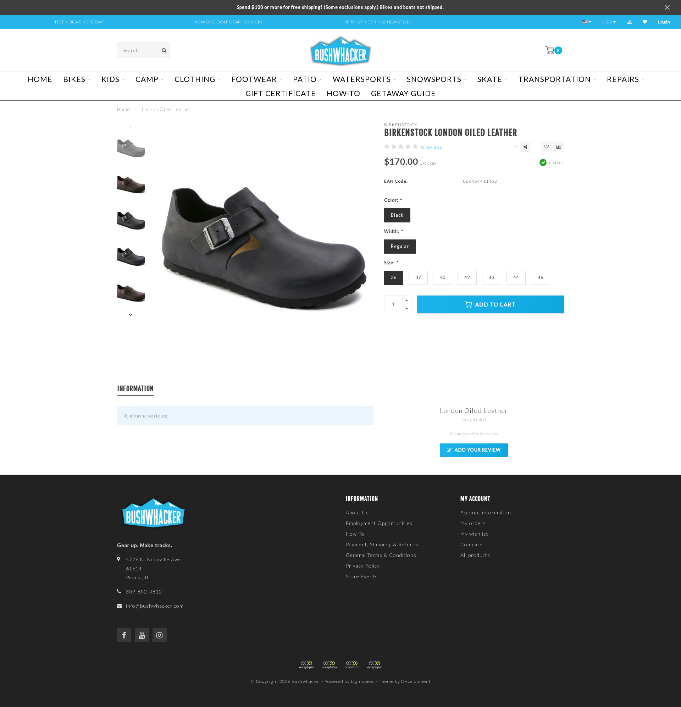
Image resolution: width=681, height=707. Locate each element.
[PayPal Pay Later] (352, 665)
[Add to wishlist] (546, 147)
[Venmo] (374, 665)
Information (135, 388)
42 (467, 277)
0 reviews (431, 147)
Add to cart (495, 304)
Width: (393, 231)
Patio (305, 78)
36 (394, 277)
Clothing (195, 78)
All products (475, 555)
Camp (147, 78)
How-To (343, 93)
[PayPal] (329, 665)
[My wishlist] (645, 21)
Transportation (554, 78)
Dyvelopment (416, 681)
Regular (400, 246)
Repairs (623, 78)
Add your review (477, 450)
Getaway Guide (403, 93)
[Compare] (629, 21)
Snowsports (434, 78)
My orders (473, 523)
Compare (471, 544)
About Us (357, 512)
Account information (485, 512)
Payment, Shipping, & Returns (382, 544)
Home (40, 78)
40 (442, 277)
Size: (391, 262)
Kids (110, 78)
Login (664, 21)
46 (540, 277)
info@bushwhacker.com (155, 606)
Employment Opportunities (379, 523)
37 (418, 277)
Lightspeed (363, 681)
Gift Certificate (280, 93)
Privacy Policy (363, 566)
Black (397, 215)
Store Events (362, 576)
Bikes (74, 78)
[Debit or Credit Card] (306, 665)
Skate (489, 78)
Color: (393, 200)
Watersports (362, 78)
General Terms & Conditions (381, 555)
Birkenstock (400, 124)
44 (516, 277)
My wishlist (474, 534)
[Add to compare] (558, 147)
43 (491, 277)
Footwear (254, 78)
